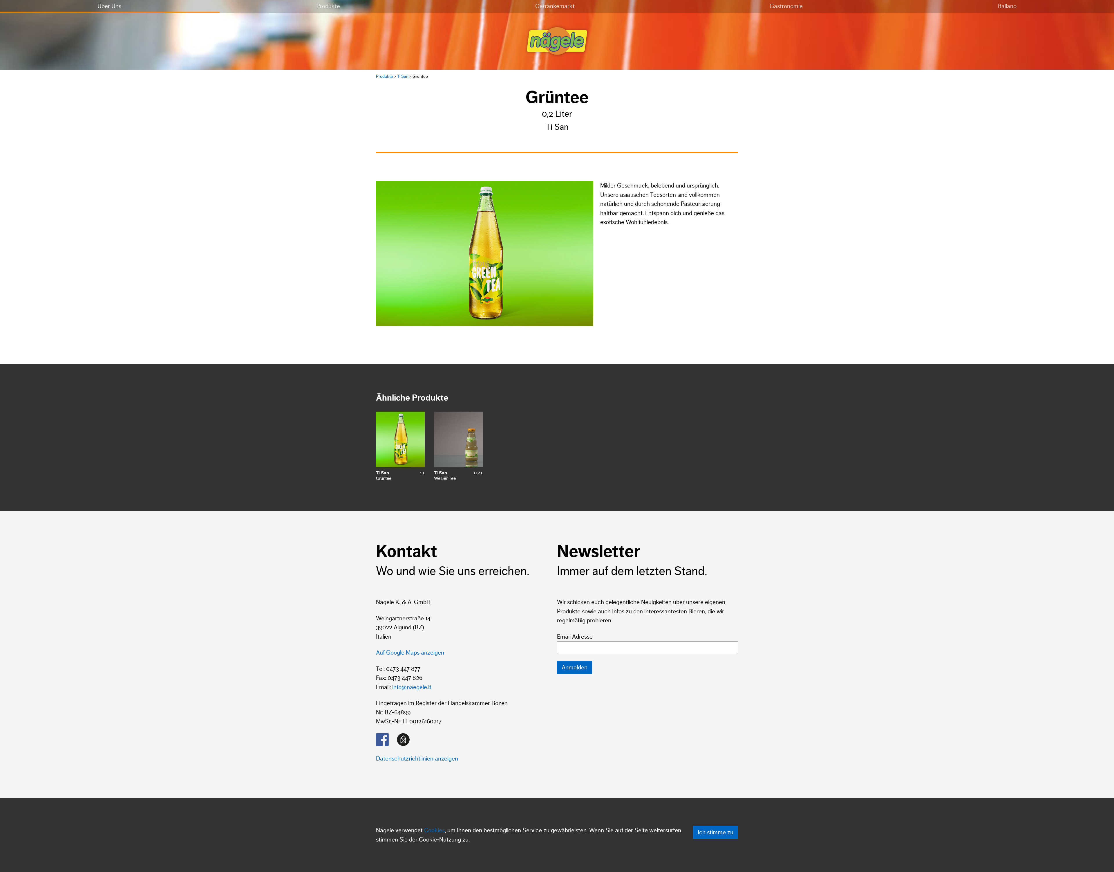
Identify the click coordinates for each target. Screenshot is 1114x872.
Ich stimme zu (715, 832)
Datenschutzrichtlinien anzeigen (417, 759)
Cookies (434, 830)
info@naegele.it (411, 687)
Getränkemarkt (555, 6)
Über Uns (109, 6)
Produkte (328, 6)
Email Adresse (575, 637)
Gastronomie (786, 6)
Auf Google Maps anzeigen (410, 653)
